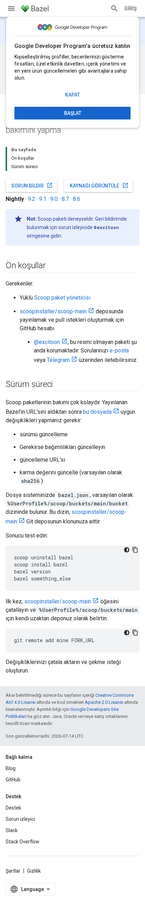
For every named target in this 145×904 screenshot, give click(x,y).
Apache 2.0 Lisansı (104, 702)
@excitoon (47, 342)
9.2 (31, 199)
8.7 (65, 199)
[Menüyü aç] (11, 8)
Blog (10, 768)
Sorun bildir (32, 185)
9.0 (54, 199)
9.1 (42, 199)
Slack (12, 830)
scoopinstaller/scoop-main (53, 311)
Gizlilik (34, 871)
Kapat (72, 95)
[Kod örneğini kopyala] (135, 550)
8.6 (76, 199)
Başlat (72, 113)
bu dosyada (97, 411)
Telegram (58, 360)
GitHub (13, 779)
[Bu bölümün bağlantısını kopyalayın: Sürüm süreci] (60, 385)
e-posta (119, 350)
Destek (13, 808)
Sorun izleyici (20, 819)
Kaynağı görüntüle (99, 185)
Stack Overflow (22, 841)
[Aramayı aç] (114, 8)
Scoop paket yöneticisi (62, 297)
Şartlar (13, 871)
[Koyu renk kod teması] (126, 550)
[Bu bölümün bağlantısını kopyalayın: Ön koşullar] (52, 266)
